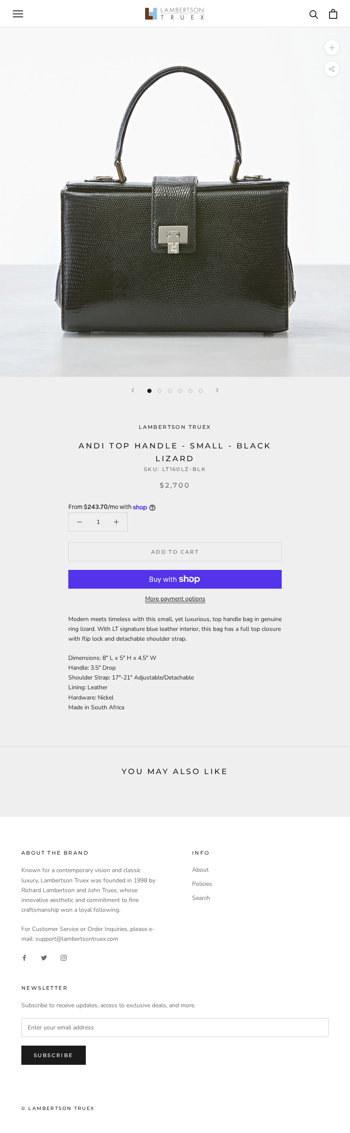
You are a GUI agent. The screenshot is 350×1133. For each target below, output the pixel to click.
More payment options (175, 599)
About (200, 870)
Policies (202, 884)
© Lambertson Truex (58, 1108)
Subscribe (53, 1055)
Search (201, 898)
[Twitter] (44, 957)
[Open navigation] (18, 13)
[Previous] (132, 390)
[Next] (217, 390)
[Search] (313, 13)
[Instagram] (64, 957)
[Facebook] (24, 957)
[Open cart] (333, 14)
